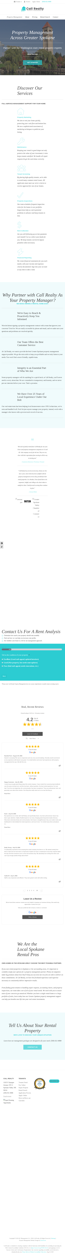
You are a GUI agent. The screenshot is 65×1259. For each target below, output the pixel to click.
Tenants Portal (23, 1082)
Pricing (34, 17)
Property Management (14, 17)
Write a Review (33, 917)
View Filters (32, 738)
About (27, 17)
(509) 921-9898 (46, 1)
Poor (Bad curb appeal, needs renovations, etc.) (21, 666)
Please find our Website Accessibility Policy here (34, 1252)
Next (4, 676)
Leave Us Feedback (32, 734)
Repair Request (23, 1087)
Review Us (54, 1081)
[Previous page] (24, 890)
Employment (7, 1096)
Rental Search (45, 17)
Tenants (17, 1)
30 (37, 890)
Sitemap (53, 1238)
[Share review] (60, 766)
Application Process (25, 1093)
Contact (55, 17)
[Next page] (41, 890)
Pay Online (22, 1085)
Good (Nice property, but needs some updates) (21, 663)
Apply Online (36, 1)
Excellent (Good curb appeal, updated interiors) (21, 659)
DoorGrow (43, 1240)
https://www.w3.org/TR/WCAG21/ (39, 1248)
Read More (7, 793)
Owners (27, 1)
